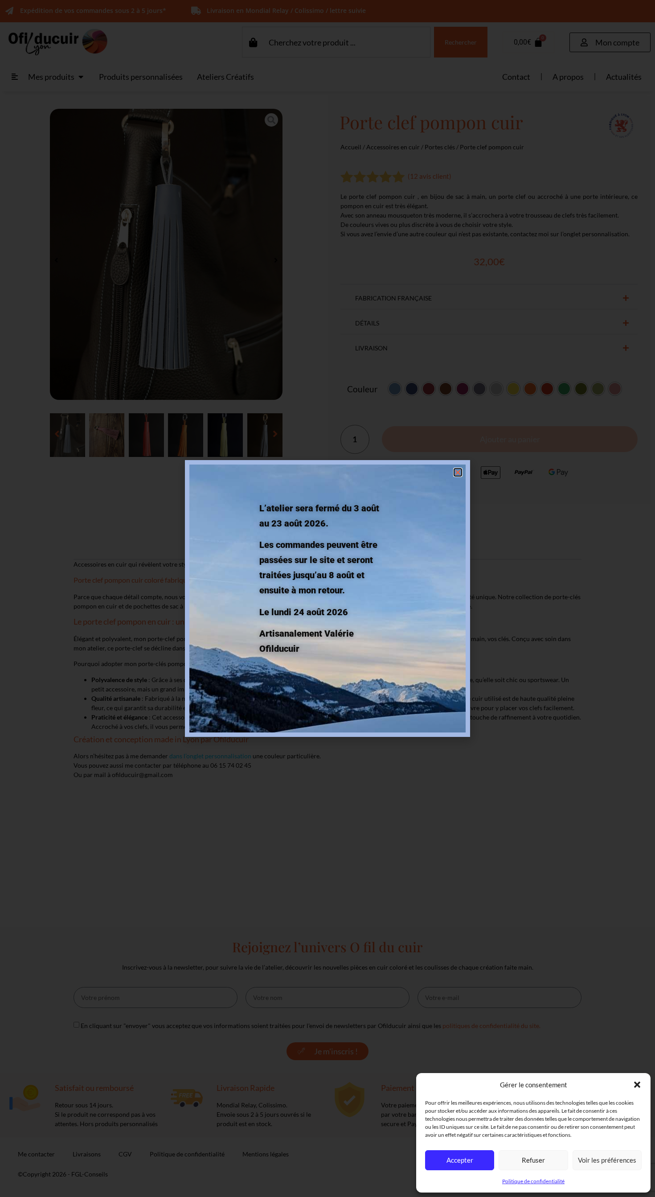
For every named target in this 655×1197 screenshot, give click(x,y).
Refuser (533, 1160)
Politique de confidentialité (533, 1181)
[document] (327, 598)
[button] (637, 1084)
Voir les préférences (607, 1160)
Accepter (459, 1160)
